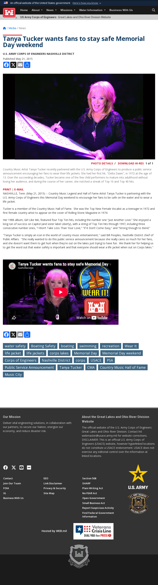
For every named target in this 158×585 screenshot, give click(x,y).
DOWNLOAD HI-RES (131, 163)
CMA (91, 367)
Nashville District (56, 360)
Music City (13, 374)
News (50, 10)
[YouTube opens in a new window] (21, 467)
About (36, 10)
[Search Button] (153, 10)
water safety (15, 346)
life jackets (35, 353)
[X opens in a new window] (13, 467)
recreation (110, 346)
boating (67, 346)
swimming (88, 346)
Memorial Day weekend (121, 353)
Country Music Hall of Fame (123, 367)
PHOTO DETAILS (102, 163)
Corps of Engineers (20, 360)
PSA (110, 360)
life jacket (13, 353)
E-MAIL (19, 189)
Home (24, 10)
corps (80, 360)
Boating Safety (43, 346)
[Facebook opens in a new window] (5, 467)
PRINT (7, 189)
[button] (87, 3)
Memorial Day (85, 353)
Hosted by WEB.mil (54, 531)
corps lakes (59, 353)
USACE (96, 360)
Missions (67, 10)
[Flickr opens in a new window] (29, 467)
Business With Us (121, 10)
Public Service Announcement (29, 367)
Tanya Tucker (70, 367)
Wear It (131, 346)
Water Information (91, 10)
